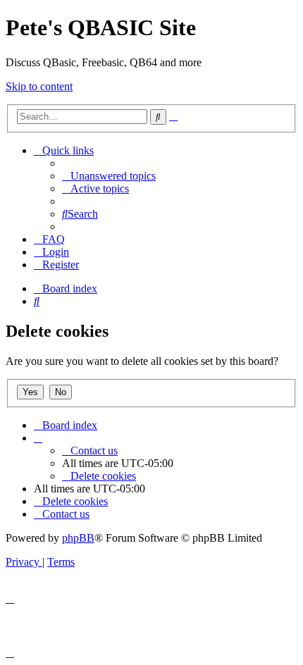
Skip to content (39, 86)
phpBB (78, 538)
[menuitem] (109, 176)
